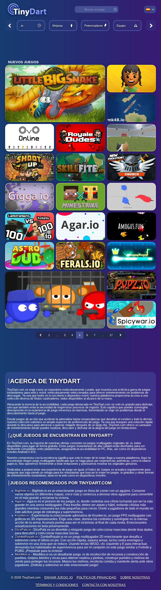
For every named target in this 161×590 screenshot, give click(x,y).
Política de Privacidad (96, 577)
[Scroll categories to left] (10, 25)
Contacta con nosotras (104, 585)
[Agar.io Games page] (80, 226)
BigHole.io (22, 490)
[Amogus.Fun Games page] (131, 226)
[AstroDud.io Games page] (29, 255)
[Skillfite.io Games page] (80, 167)
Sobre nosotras (135, 577)
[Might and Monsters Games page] (131, 78)
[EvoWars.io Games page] (131, 167)
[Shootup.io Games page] (29, 167)
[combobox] (96, 9)
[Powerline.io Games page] (131, 255)
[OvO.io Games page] (29, 137)
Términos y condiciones (56, 585)
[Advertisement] (80, 45)
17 (111, 335)
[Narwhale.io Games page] (131, 196)
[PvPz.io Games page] (131, 285)
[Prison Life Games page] (55, 299)
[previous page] (40, 335)
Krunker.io (22, 515)
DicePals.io (23, 529)
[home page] (27, 18)
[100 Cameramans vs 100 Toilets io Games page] (29, 226)
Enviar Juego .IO (58, 577)
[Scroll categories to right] (151, 25)
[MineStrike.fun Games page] (80, 196)
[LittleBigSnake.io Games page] (55, 93)
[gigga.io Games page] (29, 196)
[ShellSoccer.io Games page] (131, 137)
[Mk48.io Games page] (131, 108)
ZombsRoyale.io (26, 536)
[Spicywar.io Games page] (131, 314)
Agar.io (20, 501)
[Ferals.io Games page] (80, 255)
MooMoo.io (22, 554)
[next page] (120, 335)
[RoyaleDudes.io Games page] (80, 137)
